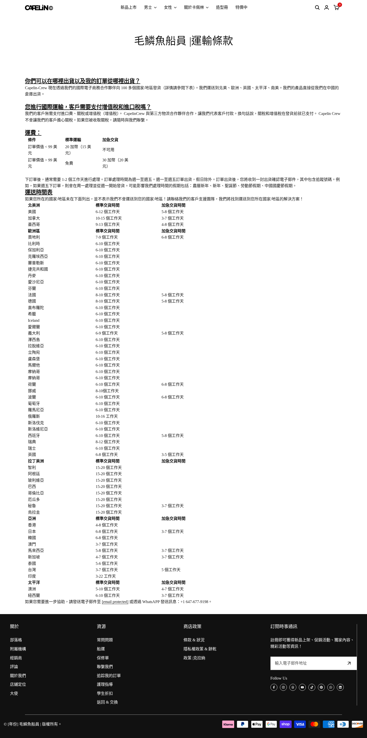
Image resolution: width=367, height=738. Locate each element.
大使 (14, 693)
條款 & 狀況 (194, 640)
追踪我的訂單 (109, 676)
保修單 (103, 658)
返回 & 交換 (107, 702)
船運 (101, 649)
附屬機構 (18, 649)
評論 (14, 667)
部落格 (16, 640)
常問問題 (105, 640)
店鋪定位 (18, 684)
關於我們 (18, 676)
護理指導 (105, 684)
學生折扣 (105, 693)
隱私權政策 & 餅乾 (200, 649)
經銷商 (16, 658)
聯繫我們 (105, 667)
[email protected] (115, 602)
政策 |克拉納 (194, 658)
